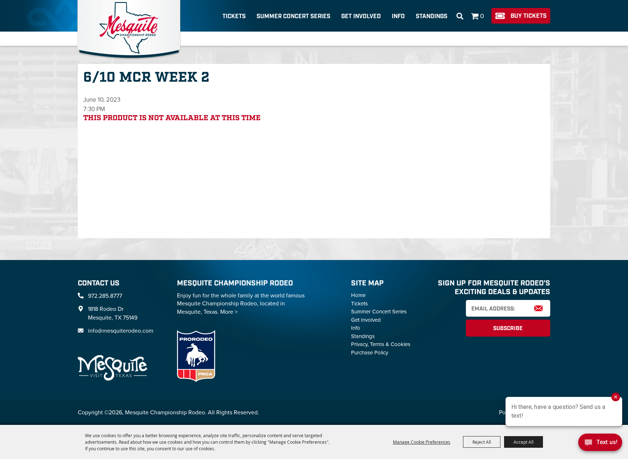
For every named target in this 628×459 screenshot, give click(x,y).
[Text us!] (600, 444)
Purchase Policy (369, 352)
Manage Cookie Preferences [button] (421, 442)
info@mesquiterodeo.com (120, 330)
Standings (431, 16)
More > (229, 312)
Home (358, 295)
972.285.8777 (105, 296)
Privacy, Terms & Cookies (380, 344)
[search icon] (459, 16)
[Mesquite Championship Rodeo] (128, 30)
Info (398, 16)
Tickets (234, 16)
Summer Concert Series (293, 16)
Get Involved (361, 16)
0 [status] (482, 15)
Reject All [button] (481, 442)
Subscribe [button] (508, 328)
